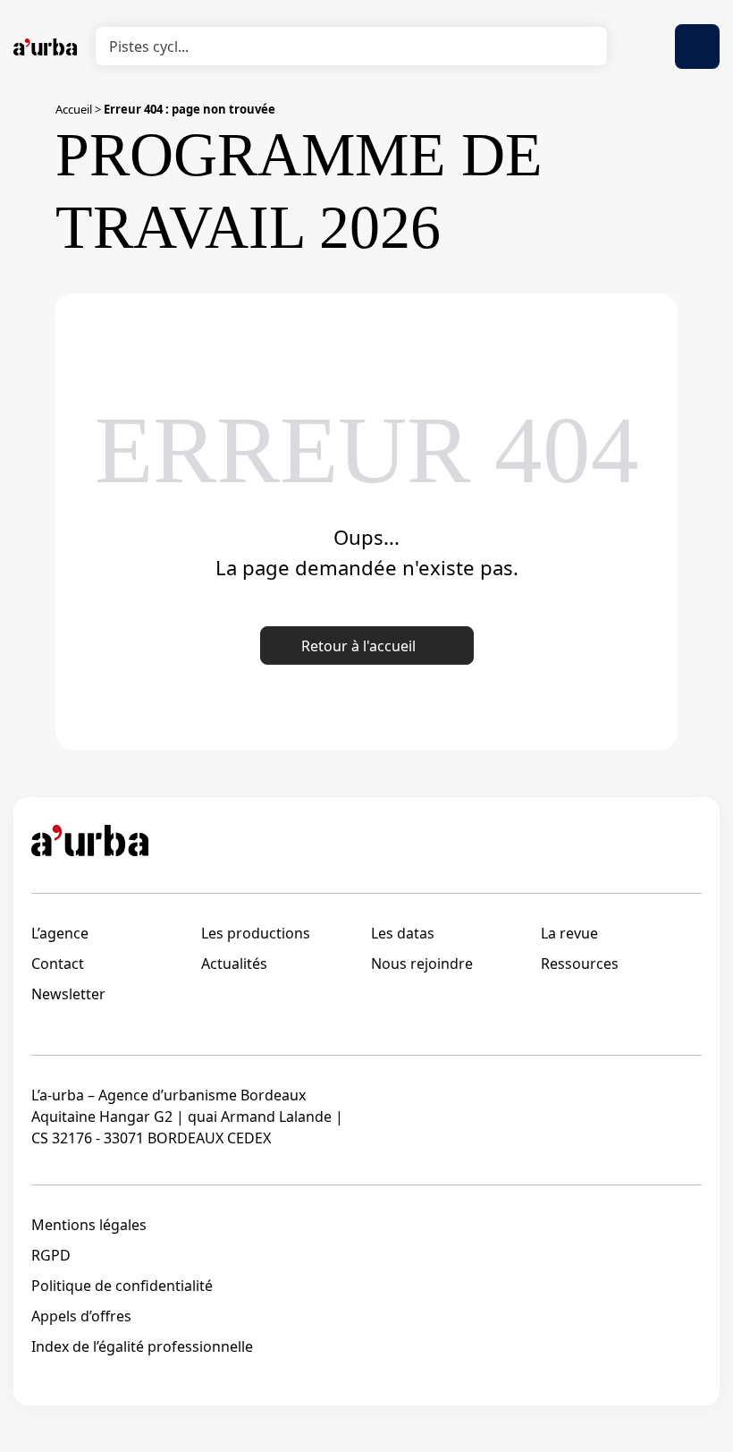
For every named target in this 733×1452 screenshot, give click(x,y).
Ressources (580, 963)
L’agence (59, 933)
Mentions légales (89, 1225)
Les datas (402, 933)
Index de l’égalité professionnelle (142, 1346)
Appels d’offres (81, 1316)
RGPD (51, 1255)
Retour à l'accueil (358, 646)
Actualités (234, 963)
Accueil (73, 109)
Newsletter (68, 994)
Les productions (255, 933)
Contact (57, 963)
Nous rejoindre (422, 963)
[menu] (697, 46)
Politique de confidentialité (122, 1285)
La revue (569, 933)
